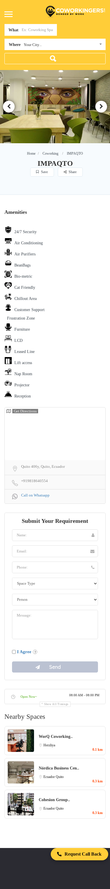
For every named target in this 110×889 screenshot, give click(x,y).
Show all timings (56, 704)
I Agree (24, 651)
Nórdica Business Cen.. (59, 768)
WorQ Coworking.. (56, 736)
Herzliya (49, 745)
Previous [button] (9, 106)
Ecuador (49, 777)
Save (44, 172)
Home (31, 153)
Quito (60, 777)
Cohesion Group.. (54, 800)
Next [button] (101, 106)
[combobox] (55, 45)
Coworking (50, 153)
